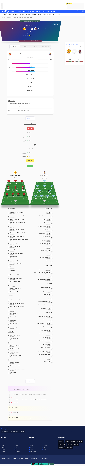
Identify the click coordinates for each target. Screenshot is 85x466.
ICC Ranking (17, 451)
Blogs (54, 14)
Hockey (73, 441)
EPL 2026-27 (15, 14)
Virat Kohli (22, 431)
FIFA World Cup (5, 431)
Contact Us (47, 458)
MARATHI (58, 1)
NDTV (2, 1)
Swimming (61, 447)
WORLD (5, 1)
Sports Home (3, 17)
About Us (9, 458)
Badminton (53, 11)
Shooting (76, 444)
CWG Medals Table (14, 431)
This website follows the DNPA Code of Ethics (49, 460)
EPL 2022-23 (46, 440)
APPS (46, 1)
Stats (14, 46)
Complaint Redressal (34, 458)
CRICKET (18, 1)
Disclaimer (21, 458)
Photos (16, 445)
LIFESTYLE (26, 1)
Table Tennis (69, 447)
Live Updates (45, 46)
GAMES (37, 1)
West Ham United (42, 29)
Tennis (43, 11)
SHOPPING (42, 1)
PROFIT (9, 1)
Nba (64, 444)
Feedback (15, 458)
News (29, 14)
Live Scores (13, 17)
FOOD (22, 1)
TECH (34, 1)
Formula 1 (38, 11)
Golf (48, 11)
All (32, 118)
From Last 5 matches (74, 58)
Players (16, 449)
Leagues (49, 14)
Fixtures (39, 14)
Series (16, 440)
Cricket (19, 11)
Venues (3, 451)
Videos (3, 447)
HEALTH (30, 1)
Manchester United (17, 29)
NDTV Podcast (31, 11)
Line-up (35, 46)
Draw (74, 51)
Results (44, 14)
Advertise (3, 458)
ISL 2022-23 (33, 440)
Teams (3, 449)
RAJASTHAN (49, 1)
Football (24, 11)
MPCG (54, 1)
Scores (9, 14)
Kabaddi (70, 444)
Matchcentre (33, 451)
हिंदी (11, 1)
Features (34, 14)
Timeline (25, 46)
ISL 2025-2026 (23, 14)
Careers (41, 458)
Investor (26, 458)
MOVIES (14, 1)
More (58, 14)
